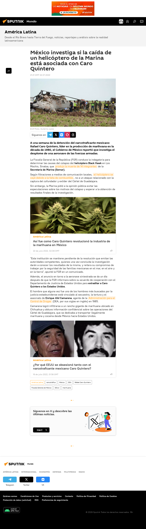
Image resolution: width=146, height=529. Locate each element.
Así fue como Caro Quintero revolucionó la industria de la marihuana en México (71, 243)
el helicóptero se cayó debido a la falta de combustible (72, 176)
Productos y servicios (52, 496)
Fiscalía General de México (41, 388)
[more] (111, 250)
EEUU (57, 388)
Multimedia (70, 472)
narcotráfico (51, 382)
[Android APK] (11, 510)
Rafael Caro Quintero (83, 382)
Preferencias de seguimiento (55, 500)
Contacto (69, 496)
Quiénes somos (10, 496)
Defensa (57, 472)
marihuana (67, 388)
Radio (82, 472)
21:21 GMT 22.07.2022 (40, 75)
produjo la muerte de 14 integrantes (76, 166)
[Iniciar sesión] (127, 21)
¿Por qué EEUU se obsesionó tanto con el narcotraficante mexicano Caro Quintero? (62, 366)
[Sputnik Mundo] (14, 24)
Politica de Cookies (108, 496)
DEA (69, 382)
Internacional (28, 472)
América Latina (42, 236)
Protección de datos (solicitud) (17, 500)
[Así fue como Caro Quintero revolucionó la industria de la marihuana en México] (73, 215)
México (62, 382)
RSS (36, 500)
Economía (44, 472)
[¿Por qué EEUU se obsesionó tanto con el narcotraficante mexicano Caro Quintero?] (73, 339)
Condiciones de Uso (30, 496)
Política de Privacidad (86, 496)
